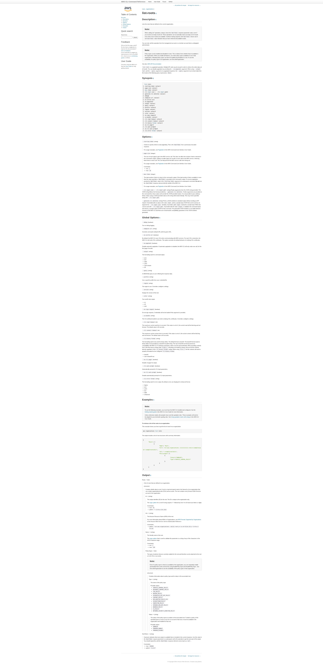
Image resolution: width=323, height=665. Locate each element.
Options (125, 22)
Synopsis (125, 20)
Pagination (161, 150)
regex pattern (153, 502)
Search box (124, 34)
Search (135, 37)
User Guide (157, 1)
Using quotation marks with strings (180, 417)
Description (126, 19)
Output (124, 27)
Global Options (127, 24)
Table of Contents (129, 14)
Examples (125, 26)
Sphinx (200, 661)
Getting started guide (150, 412)
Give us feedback (125, 50)
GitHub (170, 1)
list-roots (123, 17)
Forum (164, 1)
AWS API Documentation (154, 64)
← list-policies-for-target (179, 5)
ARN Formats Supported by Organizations (189, 519)
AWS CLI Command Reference (133, 2)
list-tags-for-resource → (194, 5)
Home (149, 1)
